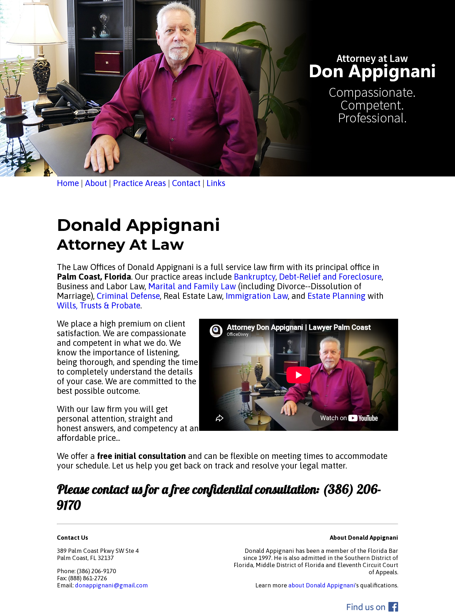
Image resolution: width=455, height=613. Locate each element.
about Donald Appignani (321, 585)
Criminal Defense (127, 296)
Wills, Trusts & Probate (98, 305)
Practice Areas (139, 183)
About (96, 183)
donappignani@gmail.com (111, 585)
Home (68, 183)
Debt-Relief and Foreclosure (329, 276)
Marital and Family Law (192, 286)
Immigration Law (257, 296)
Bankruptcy (254, 276)
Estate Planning (336, 296)
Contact (186, 183)
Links (216, 183)
